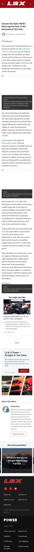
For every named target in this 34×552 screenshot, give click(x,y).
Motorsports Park (9, 143)
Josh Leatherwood (8, 332)
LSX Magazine (23, 541)
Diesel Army (22, 531)
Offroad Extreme (7, 547)
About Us (7, 495)
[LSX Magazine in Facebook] (10, 488)
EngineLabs (22, 536)
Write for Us (22, 500)
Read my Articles (18, 434)
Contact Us (22, 495)
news (17, 201)
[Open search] (30, 4)
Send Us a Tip (9, 500)
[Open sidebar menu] (3, 4)
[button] (17, 41)
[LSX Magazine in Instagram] (5, 488)
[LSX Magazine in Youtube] (15, 488)
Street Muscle (23, 546)
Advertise (7, 505)
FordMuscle (8, 541)
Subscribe (23, 371)
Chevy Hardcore (9, 531)
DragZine (7, 536)
